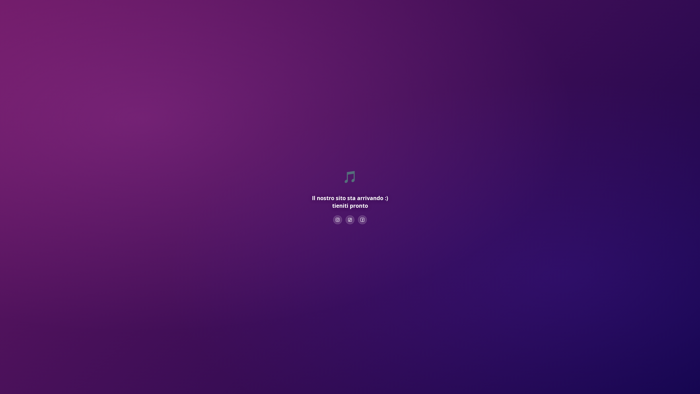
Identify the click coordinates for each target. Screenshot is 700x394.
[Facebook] (362, 219)
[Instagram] (337, 219)
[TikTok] (350, 219)
